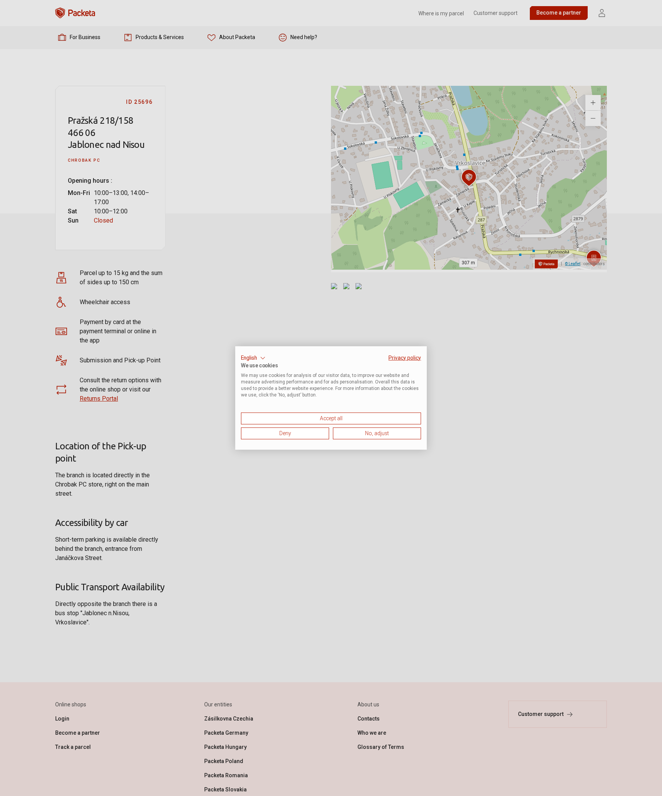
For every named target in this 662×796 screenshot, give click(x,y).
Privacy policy (404, 358)
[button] (253, 358)
